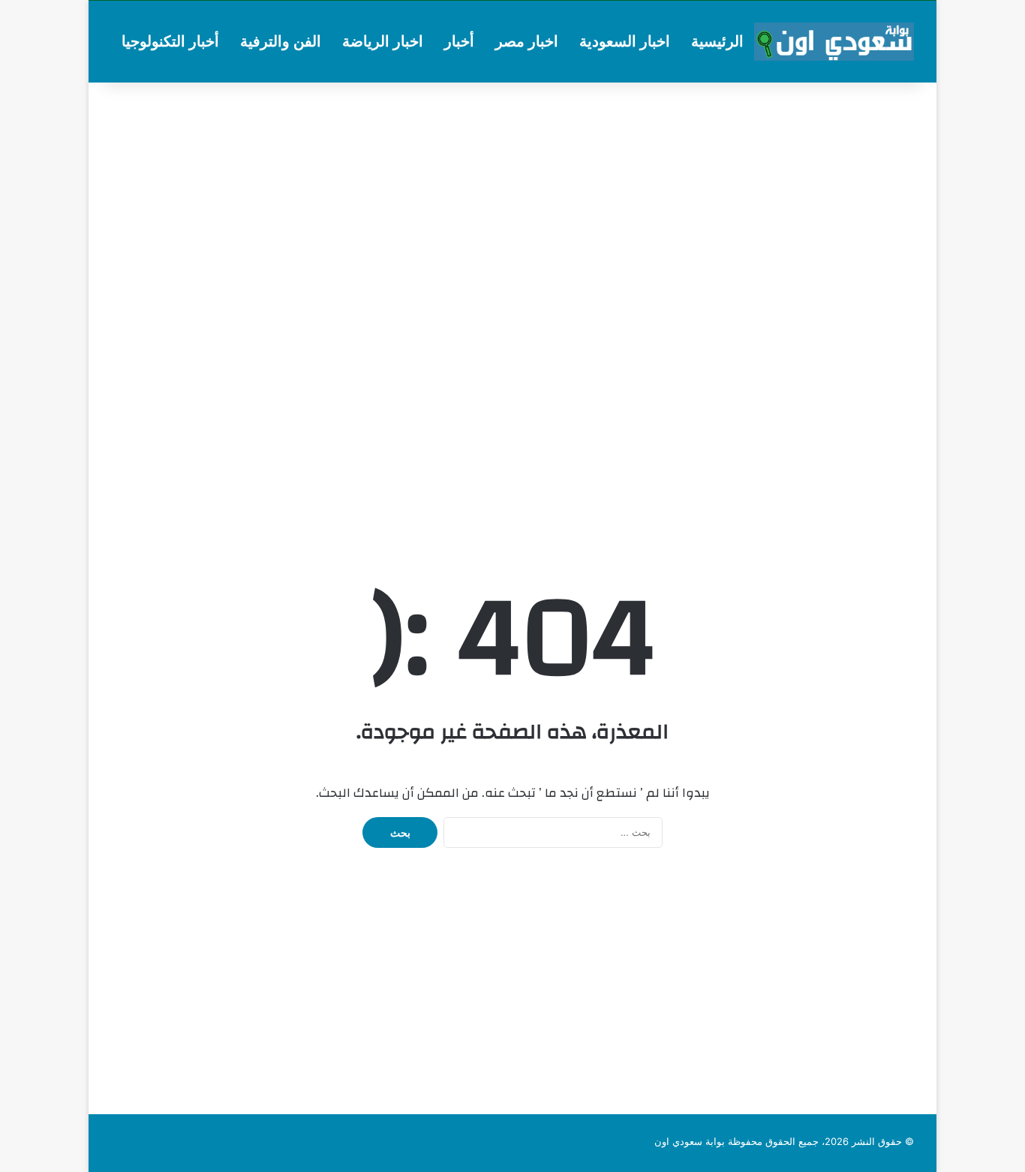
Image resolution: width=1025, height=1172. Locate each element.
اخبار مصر (526, 41)
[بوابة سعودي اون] (834, 42)
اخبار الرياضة (382, 41)
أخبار (459, 41)
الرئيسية (717, 41)
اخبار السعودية (624, 41)
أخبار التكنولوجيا (170, 41)
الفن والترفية (280, 41)
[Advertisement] (512, 203)
